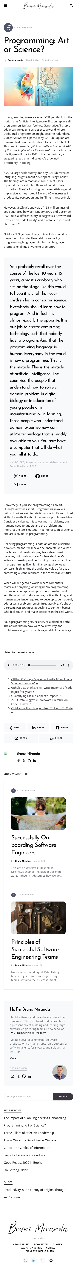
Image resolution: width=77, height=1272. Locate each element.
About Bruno (21, 1244)
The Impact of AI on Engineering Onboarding (35, 1118)
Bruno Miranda (15, 60)
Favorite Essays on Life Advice (24, 1155)
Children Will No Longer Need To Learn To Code (42, 708)
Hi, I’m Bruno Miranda (30, 1009)
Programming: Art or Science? (25, 1125)
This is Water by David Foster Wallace (30, 1140)
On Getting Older (16, 1170)
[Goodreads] (42, 1260)
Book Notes (41, 1244)
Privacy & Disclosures (40, 1251)
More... (14, 1058)
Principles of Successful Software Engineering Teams (35, 949)
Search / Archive (31, 1248)
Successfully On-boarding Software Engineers (33, 845)
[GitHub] (51, 1260)
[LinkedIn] (34, 1260)
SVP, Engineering (20, 1033)
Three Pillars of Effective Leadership (29, 1133)
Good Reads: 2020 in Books (23, 1163)
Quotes (57, 1244)
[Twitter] (25, 1260)
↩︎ (37, 683)
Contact (51, 1248)
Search (63, 1096)
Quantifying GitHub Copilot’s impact (34, 696)
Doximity (40, 1033)
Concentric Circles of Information (27, 1148)
